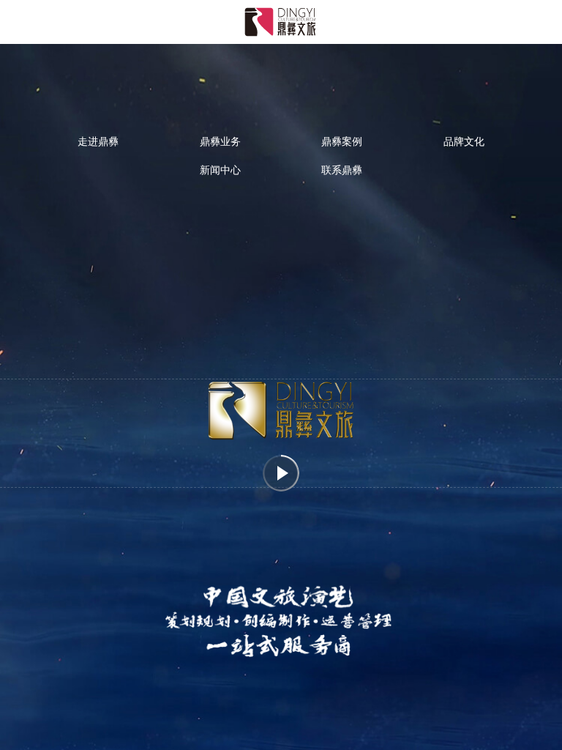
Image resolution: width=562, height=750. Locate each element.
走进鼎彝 (98, 140)
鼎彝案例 (341, 140)
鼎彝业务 (220, 140)
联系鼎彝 (341, 169)
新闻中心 (220, 169)
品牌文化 (463, 140)
